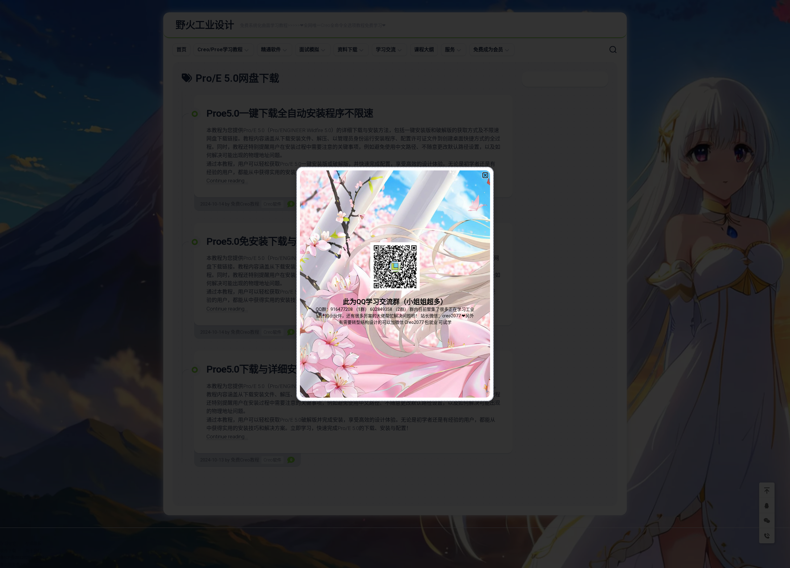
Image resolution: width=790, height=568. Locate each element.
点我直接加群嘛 (395, 298)
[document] (395, 284)
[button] (485, 175)
